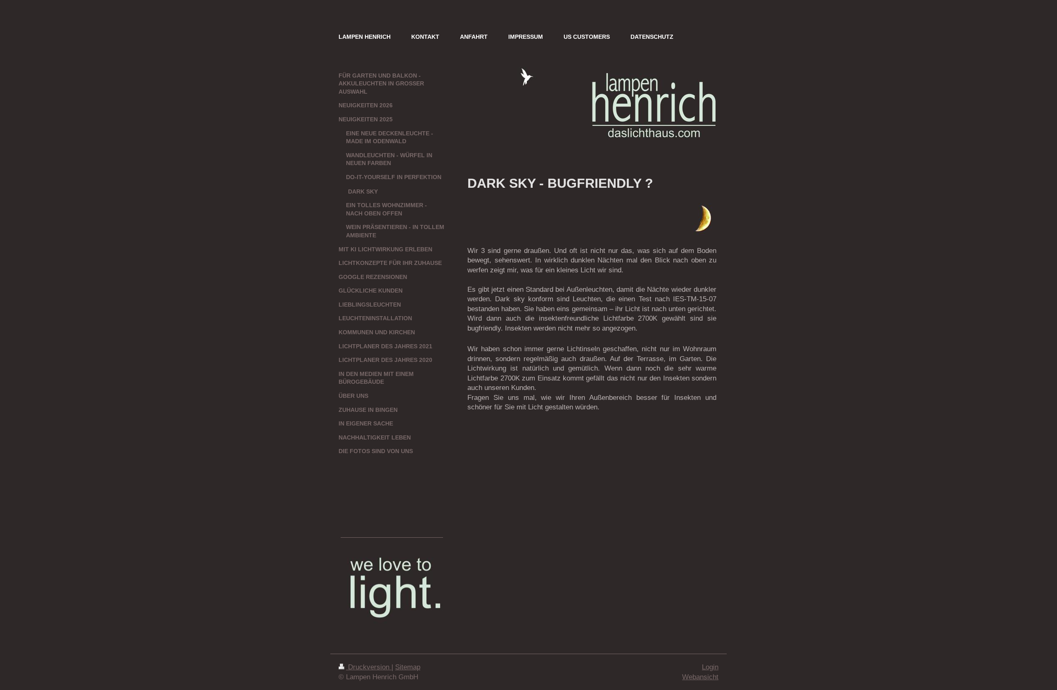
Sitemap (407, 667)
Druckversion (368, 667)
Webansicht (700, 677)
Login (710, 667)
